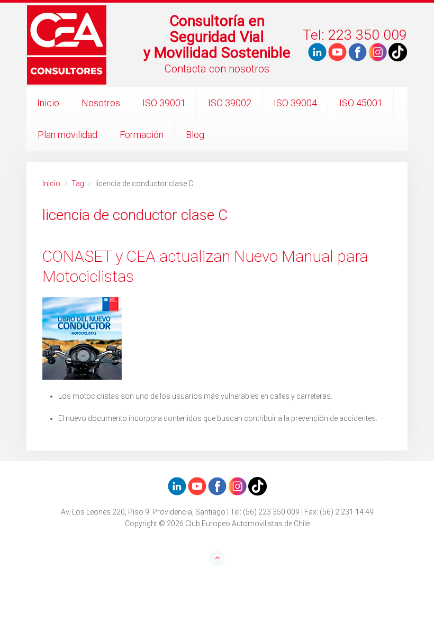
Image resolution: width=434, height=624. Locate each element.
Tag (77, 183)
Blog (195, 134)
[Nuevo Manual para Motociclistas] (217, 338)
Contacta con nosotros (217, 68)
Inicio (48, 102)
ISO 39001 (164, 102)
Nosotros (101, 102)
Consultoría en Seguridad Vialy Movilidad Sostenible (217, 36)
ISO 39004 (295, 102)
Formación (142, 134)
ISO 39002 (229, 102)
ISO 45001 (361, 102)
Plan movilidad (67, 134)
